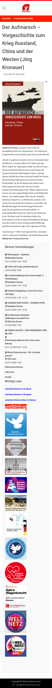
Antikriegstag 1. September (18, 254)
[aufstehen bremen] (26, 8)
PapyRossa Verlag (9, 148)
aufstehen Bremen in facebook (18, 389)
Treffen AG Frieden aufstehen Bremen (22, 267)
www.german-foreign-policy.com (15, 238)
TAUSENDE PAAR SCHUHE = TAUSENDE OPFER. (26, 303)
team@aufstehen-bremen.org (28, 685)
